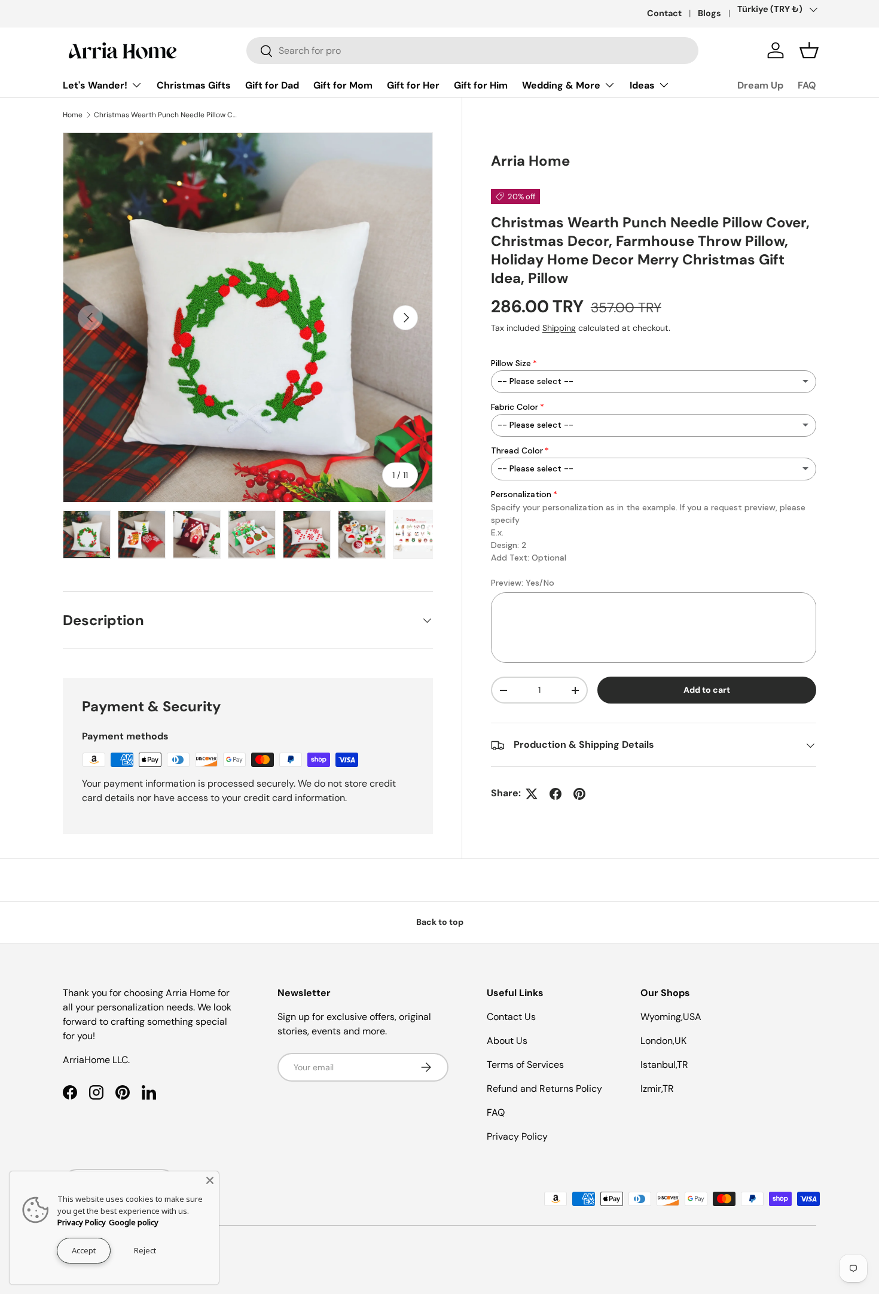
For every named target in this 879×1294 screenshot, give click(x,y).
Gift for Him (481, 85)
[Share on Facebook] (555, 794)
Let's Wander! (95, 85)
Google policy (133, 1222)
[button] (809, 50)
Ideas (642, 85)
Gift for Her (413, 85)
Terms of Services (525, 1064)
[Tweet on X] (532, 794)
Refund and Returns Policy (544, 1088)
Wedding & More (561, 85)
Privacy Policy (517, 1136)
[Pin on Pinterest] (579, 794)
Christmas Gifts (194, 85)
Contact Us (511, 1016)
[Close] (210, 1180)
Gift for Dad (272, 85)
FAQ (807, 85)
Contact (664, 13)
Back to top (439, 922)
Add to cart (706, 690)
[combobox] (472, 50)
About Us (507, 1040)
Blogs (709, 13)
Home (73, 114)
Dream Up (760, 85)
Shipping (559, 328)
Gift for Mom (343, 85)
